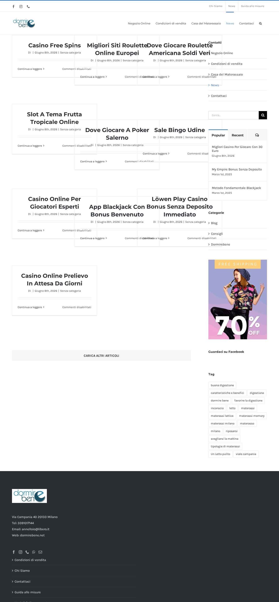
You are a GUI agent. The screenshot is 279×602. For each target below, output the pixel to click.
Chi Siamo (22, 571)
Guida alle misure (28, 592)
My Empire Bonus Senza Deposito (237, 169)
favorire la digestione (248, 400)
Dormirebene (220, 244)
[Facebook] (13, 552)
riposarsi (232, 431)
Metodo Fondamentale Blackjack (236, 188)
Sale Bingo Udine (179, 130)
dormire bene (220, 400)
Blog (214, 223)
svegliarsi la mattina (224, 438)
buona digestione (222, 385)
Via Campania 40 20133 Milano (35, 517)
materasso (247, 423)
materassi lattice (222, 415)
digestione (257, 392)
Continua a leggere (30, 68)
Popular (218, 135)
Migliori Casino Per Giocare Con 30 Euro (237, 149)
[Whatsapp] (33, 552)
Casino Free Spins (54, 45)
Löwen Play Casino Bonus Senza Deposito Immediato (179, 207)
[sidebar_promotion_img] (237, 261)
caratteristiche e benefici (227, 392)
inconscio (217, 408)
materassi (248, 408)
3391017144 (26, 523)
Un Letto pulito (220, 454)
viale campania (246, 454)
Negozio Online (222, 53)
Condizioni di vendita (226, 64)
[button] (260, 23)
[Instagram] (20, 552)
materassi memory (251, 415)
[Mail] (40, 552)
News (215, 85)
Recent (238, 135)
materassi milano (222, 423)
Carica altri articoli (101, 356)
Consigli (217, 234)
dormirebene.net (32, 535)
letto (232, 408)
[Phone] (27, 552)
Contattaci (219, 96)
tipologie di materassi (225, 446)
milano (215, 431)
